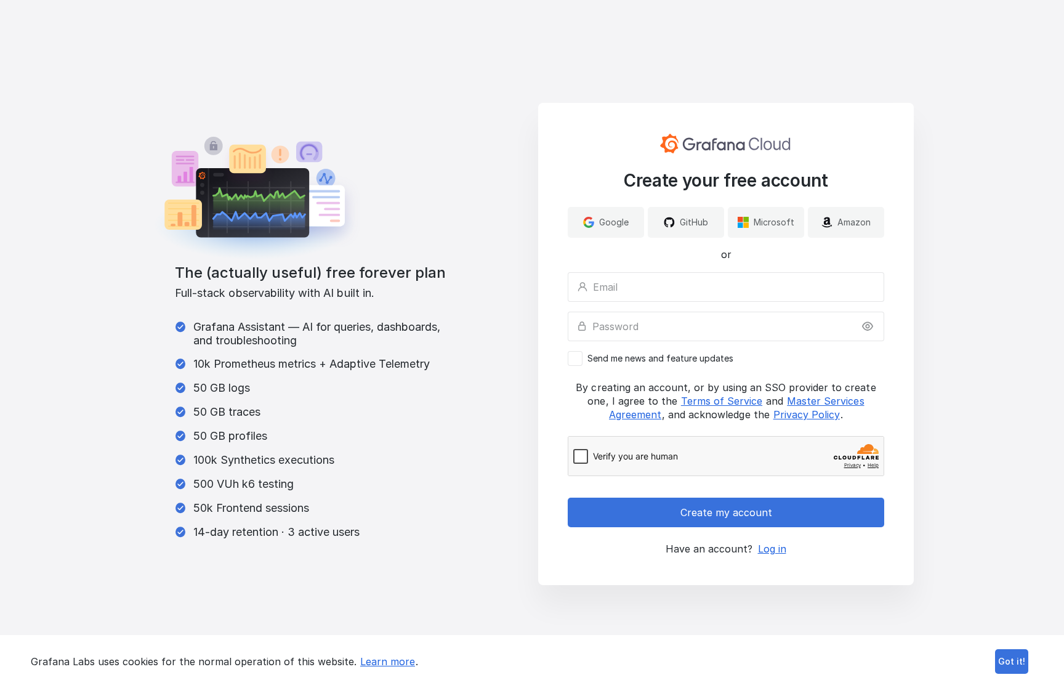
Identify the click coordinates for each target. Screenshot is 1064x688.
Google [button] (614, 222)
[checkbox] (726, 358)
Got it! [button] (1011, 661)
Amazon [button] (854, 222)
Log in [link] (772, 549)
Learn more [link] (387, 661)
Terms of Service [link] (721, 401)
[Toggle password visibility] (867, 326)
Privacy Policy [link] (806, 414)
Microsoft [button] (774, 222)
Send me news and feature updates (660, 358)
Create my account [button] (726, 512)
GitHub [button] (694, 222)
